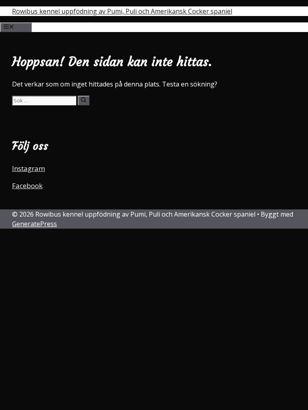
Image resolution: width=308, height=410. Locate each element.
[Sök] (83, 100)
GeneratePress (34, 223)
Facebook (27, 185)
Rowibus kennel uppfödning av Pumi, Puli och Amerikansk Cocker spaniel (122, 11)
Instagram (28, 168)
